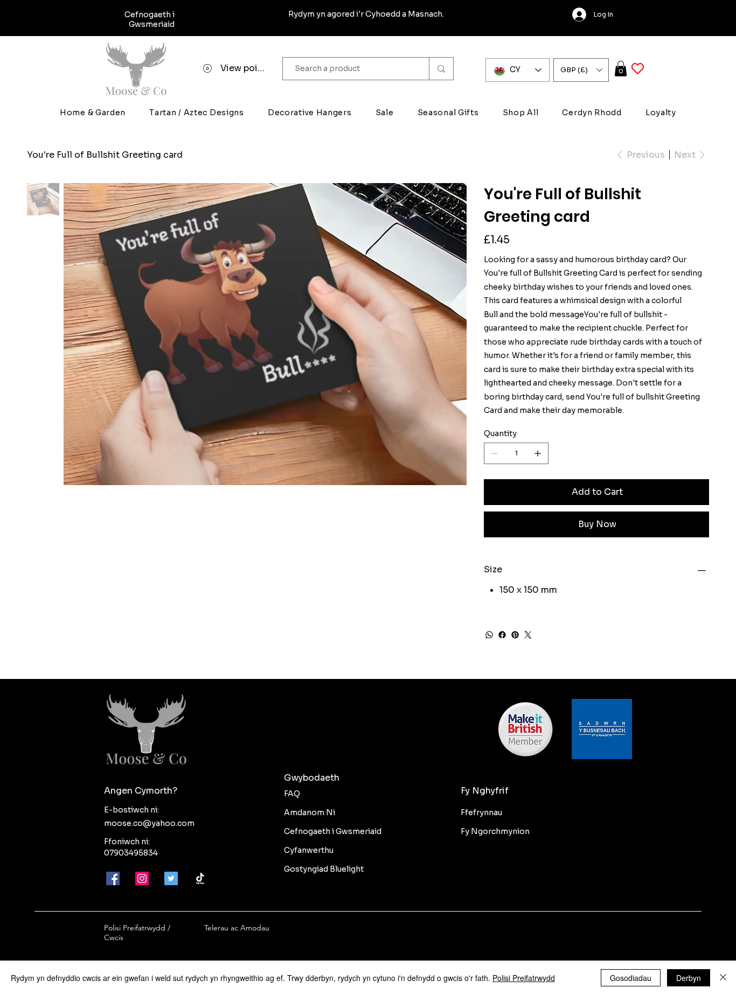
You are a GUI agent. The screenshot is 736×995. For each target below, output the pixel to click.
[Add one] (537, 453)
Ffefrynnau (481, 812)
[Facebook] (502, 634)
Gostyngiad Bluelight (324, 869)
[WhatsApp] (489, 634)
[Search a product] (441, 69)
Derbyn (688, 977)
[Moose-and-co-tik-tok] (200, 878)
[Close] (723, 977)
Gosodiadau (630, 977)
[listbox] (581, 70)
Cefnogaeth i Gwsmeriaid (332, 831)
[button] (581, 70)
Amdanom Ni (309, 812)
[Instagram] (142, 878)
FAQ (292, 793)
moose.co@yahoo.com (149, 823)
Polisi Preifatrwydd (523, 977)
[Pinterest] (515, 634)
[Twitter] (528, 634)
